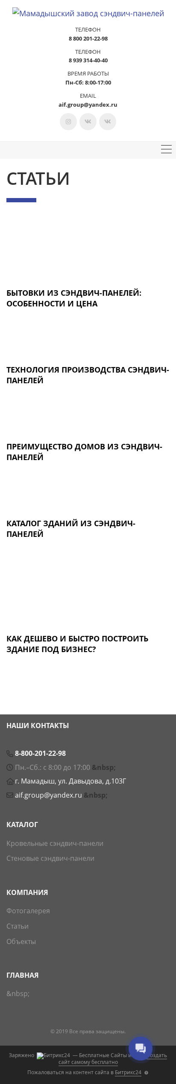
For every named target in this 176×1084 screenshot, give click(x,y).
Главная (22, 975)
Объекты (21, 941)
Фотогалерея (28, 910)
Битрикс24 (128, 1072)
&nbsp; (104, 767)
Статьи (17, 926)
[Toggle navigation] (166, 150)
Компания (27, 892)
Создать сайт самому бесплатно (113, 1059)
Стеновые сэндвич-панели (50, 858)
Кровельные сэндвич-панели (54, 843)
